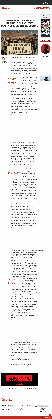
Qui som (21, 404)
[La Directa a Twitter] (45, 3)
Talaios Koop (43, 417)
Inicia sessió (47, 2)
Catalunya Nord (15, 10)
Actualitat (22, 12)
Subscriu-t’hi (22, 406)
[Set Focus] (35, 9)
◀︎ (40, 53)
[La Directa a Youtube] (47, 3)
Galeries (43, 12)
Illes (11, 10)
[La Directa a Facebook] (43, 3)
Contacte (21, 410)
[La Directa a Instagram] (49, 3)
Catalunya (3, 10)
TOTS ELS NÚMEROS (45, 35)
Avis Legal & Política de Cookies (25, 412)
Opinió (39, 12)
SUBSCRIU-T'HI (39, 8)
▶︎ (50, 53)
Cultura (19, 17)
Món (19, 10)
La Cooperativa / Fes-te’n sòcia (25, 405)
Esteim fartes (45, 57)
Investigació (31, 12)
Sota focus (17, 12)
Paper (47, 12)
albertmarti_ (4, 59)
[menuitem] (3, 10)
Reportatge (26, 12)
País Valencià (8, 10)
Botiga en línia (22, 408)
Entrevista (36, 12)
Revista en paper (23, 409)
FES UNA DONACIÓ (46, 8)
